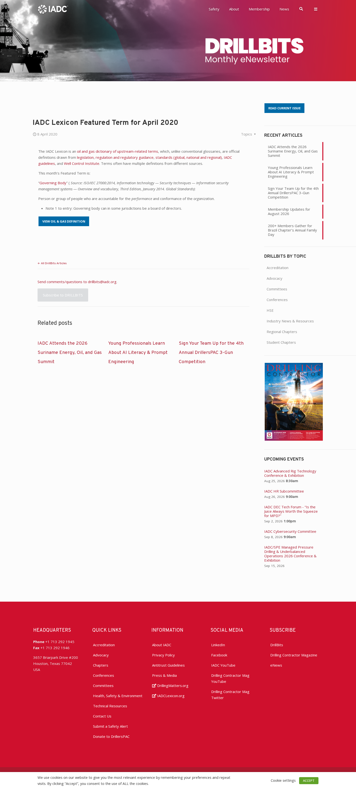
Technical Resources (110, 705)
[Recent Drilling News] (294, 439)
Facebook (219, 655)
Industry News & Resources (290, 321)
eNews (276, 665)
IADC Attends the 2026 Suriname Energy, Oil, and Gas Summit (70, 353)
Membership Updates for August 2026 (289, 211)
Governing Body (52, 182)
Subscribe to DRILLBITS (63, 295)
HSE (270, 310)
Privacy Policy (163, 655)
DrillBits (276, 644)
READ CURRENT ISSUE (284, 108)
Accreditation (277, 267)
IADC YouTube (223, 665)
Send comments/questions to (63, 281)
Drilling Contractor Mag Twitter (230, 694)
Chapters (100, 665)
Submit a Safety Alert (110, 726)
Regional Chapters (282, 331)
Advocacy (274, 278)
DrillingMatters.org (172, 685)
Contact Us (102, 716)
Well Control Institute (81, 163)
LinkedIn (218, 644)
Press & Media (164, 675)
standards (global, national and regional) (188, 157)
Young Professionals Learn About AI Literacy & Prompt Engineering (138, 353)
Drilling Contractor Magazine (293, 655)
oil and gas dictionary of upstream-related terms (117, 151)
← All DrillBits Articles (52, 263)
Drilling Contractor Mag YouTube (230, 678)
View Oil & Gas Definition (63, 221)
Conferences (277, 299)
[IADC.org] (53, 8)
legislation (85, 157)
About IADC (161, 644)
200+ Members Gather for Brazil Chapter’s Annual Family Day (292, 230)
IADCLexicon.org (170, 695)
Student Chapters (281, 342)
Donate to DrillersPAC (111, 736)
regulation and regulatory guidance (125, 157)
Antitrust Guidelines (168, 665)
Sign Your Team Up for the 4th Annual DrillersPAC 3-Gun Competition (211, 353)
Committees (277, 289)
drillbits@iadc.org (102, 281)
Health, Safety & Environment (117, 695)
